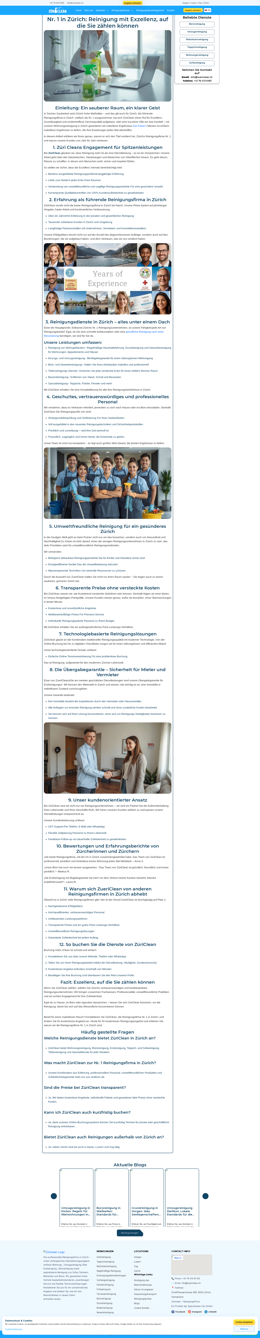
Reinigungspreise (142, 1298)
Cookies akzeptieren (244, 1322)
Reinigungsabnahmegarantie (150, 10)
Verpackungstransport (145, 1294)
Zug (136, 1266)
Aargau (137, 1257)
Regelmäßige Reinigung (109, 1270)
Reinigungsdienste (121, 10)
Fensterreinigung (105, 1284)
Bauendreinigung (105, 1312)
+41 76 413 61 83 (191, 1278)
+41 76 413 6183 (57, 3)
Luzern (137, 1261)
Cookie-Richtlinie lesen (13, 1329)
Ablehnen (244, 1329)
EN (209, 10)
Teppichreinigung (105, 1261)
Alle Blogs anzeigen (130, 1233)
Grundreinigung (104, 1303)
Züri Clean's (140, 125)
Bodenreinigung (105, 1307)
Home (79, 10)
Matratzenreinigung (106, 1266)
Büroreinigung (104, 1298)
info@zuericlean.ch (75, 3)
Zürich (137, 1270)
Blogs (137, 1303)
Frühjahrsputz (103, 1289)
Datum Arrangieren (143, 1289)
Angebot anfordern (132, 3)
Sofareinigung (104, 1257)
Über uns (88, 10)
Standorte (101, 10)
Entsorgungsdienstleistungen (111, 1275)
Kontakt (170, 10)
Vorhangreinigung (106, 1280)
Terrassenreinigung (106, 1294)
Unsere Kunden (141, 1308)
